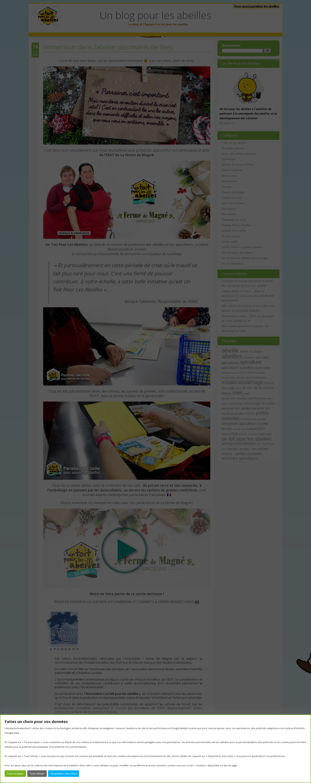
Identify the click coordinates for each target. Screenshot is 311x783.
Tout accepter (15, 773)
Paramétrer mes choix (63, 773)
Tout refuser (37, 773)
